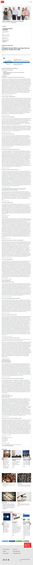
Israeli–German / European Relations (16, 459)
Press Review (4, 502)
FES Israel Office (14, 22)
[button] (5, 541)
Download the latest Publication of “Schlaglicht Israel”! (10, 68)
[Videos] (24, 496)
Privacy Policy (6, 553)
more (13, 466)
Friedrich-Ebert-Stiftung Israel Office (7, 29)
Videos (19, 502)
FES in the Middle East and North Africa (16, 523)
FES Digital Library (16, 553)
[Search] (29, 2)
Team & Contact (6, 549)
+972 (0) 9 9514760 (6, 34)
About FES (15, 549)
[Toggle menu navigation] (31, 2)
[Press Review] (9, 496)
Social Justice (26, 459)
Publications (20, 483)
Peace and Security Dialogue (5, 459)
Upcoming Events (5, 483)
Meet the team (4, 40)
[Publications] (24, 477)
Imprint (4, 551)
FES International (16, 551)
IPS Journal (25, 521)
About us (3, 41)
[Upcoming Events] (9, 477)
